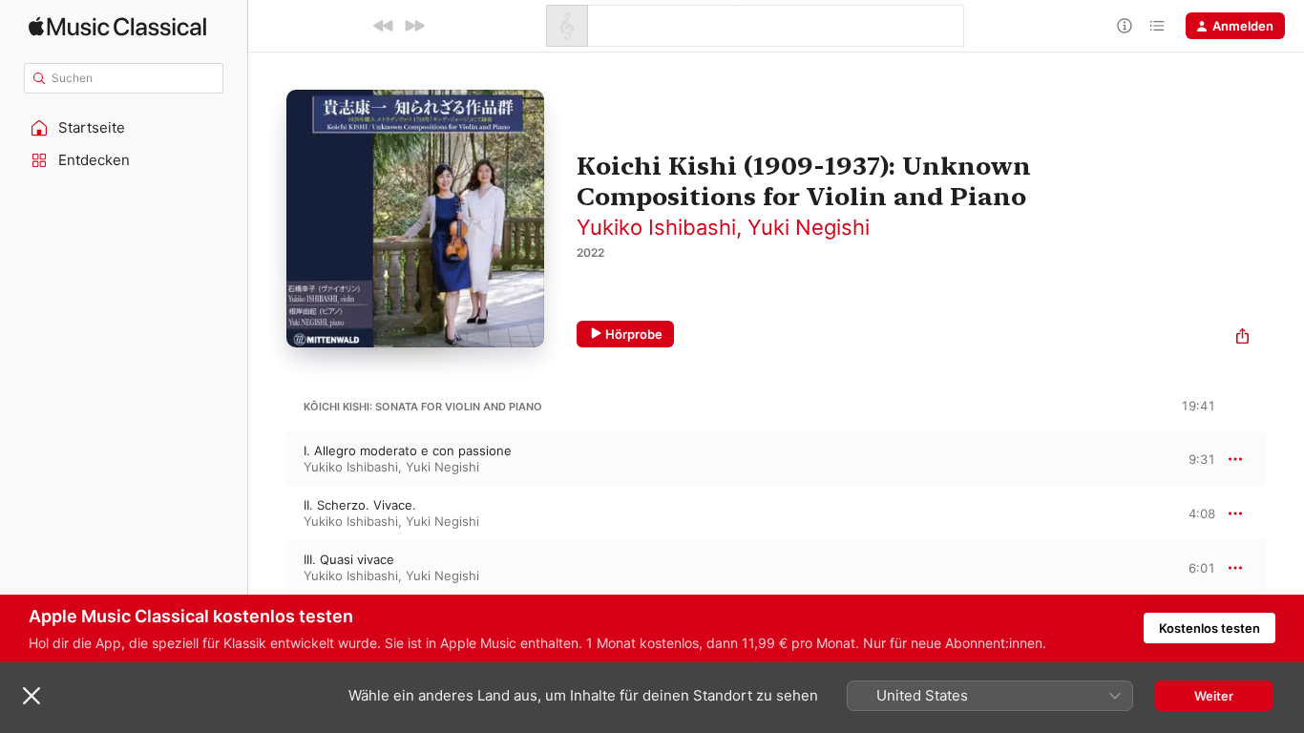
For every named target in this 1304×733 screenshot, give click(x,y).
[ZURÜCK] (383, 25)
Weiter (1213, 695)
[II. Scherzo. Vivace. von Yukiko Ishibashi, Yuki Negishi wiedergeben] (267, 513)
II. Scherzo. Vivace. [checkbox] (360, 505)
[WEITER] (414, 25)
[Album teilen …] (1242, 338)
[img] (117, 26)
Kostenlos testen (1209, 628)
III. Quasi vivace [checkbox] (349, 559)
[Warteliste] (1157, 25)
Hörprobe (634, 334)
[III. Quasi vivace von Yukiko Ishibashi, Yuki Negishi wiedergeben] (267, 568)
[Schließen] (31, 695)
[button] (124, 128)
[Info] (1124, 25)
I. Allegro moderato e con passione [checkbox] (408, 450)
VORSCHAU (1189, 458)
